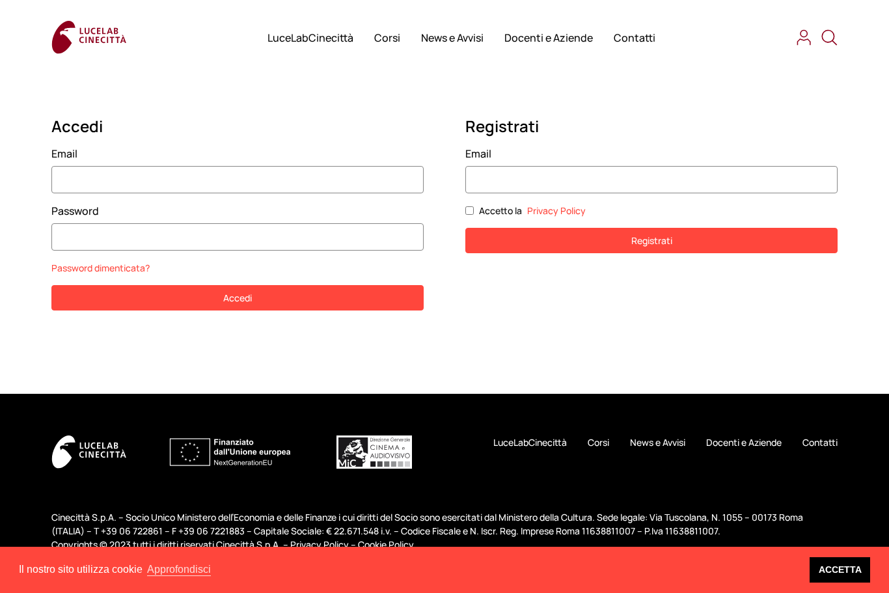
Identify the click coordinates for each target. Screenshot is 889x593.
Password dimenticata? (100, 268)
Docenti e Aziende (548, 38)
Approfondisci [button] (179, 569)
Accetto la (532, 210)
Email (64, 153)
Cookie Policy (386, 544)
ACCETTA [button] (840, 569)
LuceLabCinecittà (310, 38)
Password (75, 211)
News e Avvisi (452, 38)
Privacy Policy (556, 210)
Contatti (634, 38)
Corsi (387, 38)
